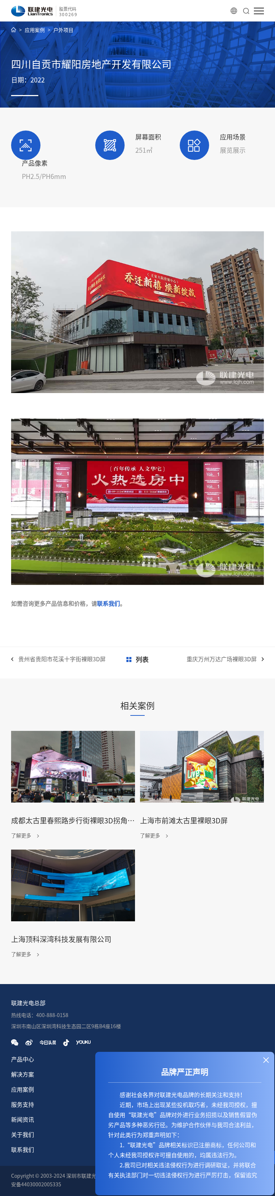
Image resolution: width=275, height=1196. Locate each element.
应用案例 (35, 30)
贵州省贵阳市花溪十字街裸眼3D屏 (62, 659)
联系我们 (108, 603)
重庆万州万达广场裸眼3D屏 (222, 659)
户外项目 (63, 30)
